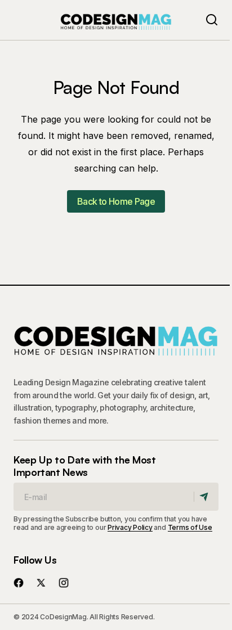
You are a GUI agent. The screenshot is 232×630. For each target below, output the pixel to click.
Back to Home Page (116, 201)
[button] (211, 20)
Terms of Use (190, 527)
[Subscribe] (206, 496)
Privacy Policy (130, 527)
